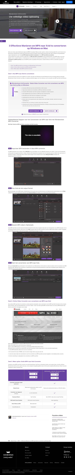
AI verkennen (55, 2)
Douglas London (30, 416)
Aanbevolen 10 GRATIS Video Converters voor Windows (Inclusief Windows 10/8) (58, 420)
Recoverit (46, 462)
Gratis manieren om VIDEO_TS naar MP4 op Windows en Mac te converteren (58, 428)
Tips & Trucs (13, 440)
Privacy (13, 470)
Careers (46, 455)
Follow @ (14, 418)
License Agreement (26, 470)
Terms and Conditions (5, 470)
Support (63, 2)
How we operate (28, 452)
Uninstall (41, 470)
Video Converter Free (33, 372)
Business (47, 450)
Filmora (34, 462)
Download (32, 373)
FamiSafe (62, 462)
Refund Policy (34, 470)
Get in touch (47, 452)
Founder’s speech (28, 455)
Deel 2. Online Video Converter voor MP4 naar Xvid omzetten (23, 67)
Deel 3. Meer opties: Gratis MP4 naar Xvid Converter (21, 68)
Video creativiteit (17, 2)
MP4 (36, 416)
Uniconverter (40, 462)
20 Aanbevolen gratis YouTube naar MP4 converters (58, 424)
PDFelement (57, 462)
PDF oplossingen (38, 2)
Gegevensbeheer (47, 2)
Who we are (27, 450)
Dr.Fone (51, 462)
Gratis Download (34, 111)
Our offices (27, 457)
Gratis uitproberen (14, 30)
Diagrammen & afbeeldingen (27, 2)
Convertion (28, 305)
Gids (41, 6)
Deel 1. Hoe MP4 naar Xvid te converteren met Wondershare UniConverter (26, 65)
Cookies (19, 470)
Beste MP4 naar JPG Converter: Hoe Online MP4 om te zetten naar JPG (58, 436)
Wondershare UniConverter (20, 83)
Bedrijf (59, 2)
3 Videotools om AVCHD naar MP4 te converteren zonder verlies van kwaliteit (59, 433)
